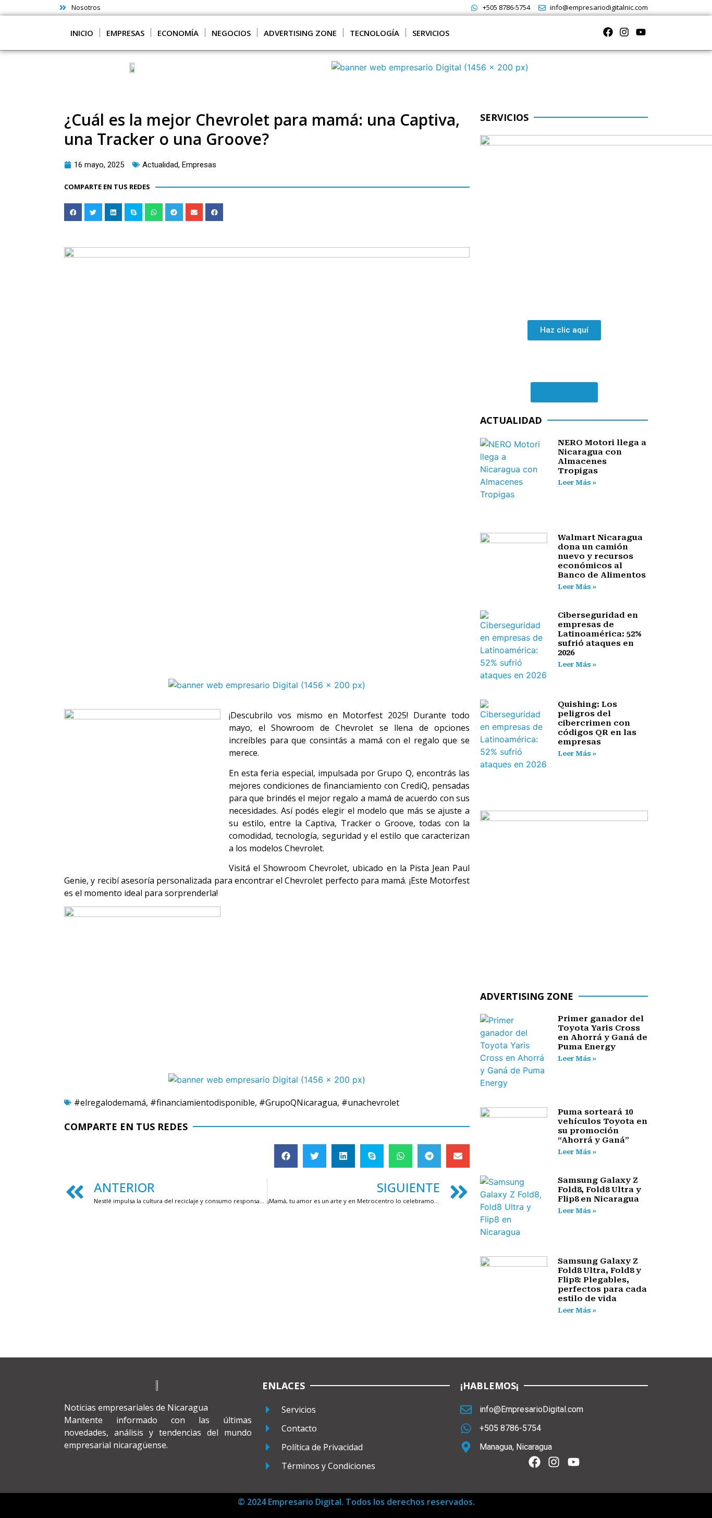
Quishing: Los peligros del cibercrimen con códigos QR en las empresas (597, 723)
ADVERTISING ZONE (300, 33)
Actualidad (160, 164)
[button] (73, 212)
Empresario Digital (304, 1502)
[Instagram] (624, 32)
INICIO (81, 33)
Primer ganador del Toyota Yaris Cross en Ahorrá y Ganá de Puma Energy (602, 1032)
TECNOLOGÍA (374, 33)
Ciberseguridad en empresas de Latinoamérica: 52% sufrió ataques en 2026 (600, 633)
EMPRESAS (125, 33)
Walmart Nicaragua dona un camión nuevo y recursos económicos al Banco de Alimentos (602, 556)
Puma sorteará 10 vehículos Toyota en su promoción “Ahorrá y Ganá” (602, 1126)
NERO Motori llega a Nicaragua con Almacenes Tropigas (602, 456)
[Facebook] (608, 32)
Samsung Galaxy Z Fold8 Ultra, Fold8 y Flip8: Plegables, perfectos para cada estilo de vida (602, 1279)
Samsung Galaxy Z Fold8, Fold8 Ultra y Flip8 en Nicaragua (599, 1190)
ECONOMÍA (178, 33)
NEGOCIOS (231, 33)
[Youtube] (641, 32)
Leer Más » (577, 482)
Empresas (199, 164)
